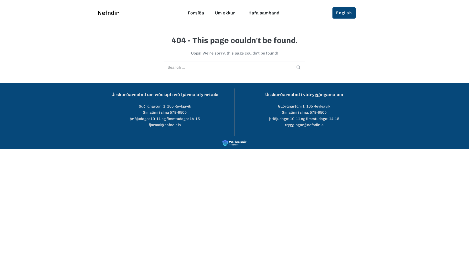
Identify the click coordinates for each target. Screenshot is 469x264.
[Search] (298, 67)
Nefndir (108, 12)
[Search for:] (234, 67)
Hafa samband (263, 13)
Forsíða (196, 13)
